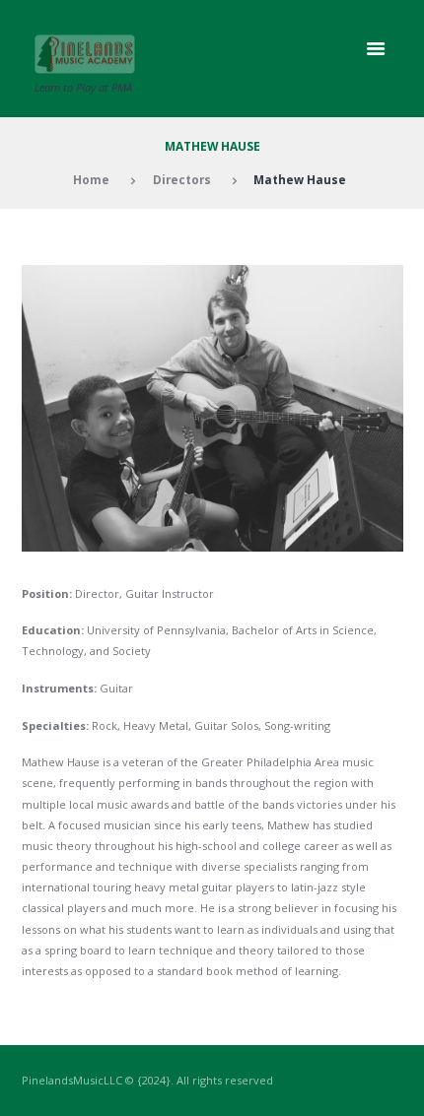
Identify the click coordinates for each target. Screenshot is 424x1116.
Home (91, 179)
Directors (182, 179)
